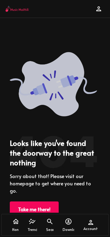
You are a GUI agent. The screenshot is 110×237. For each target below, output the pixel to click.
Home (15, 229)
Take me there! (34, 209)
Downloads (68, 229)
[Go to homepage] (17, 9)
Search (49, 229)
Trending (32, 229)
